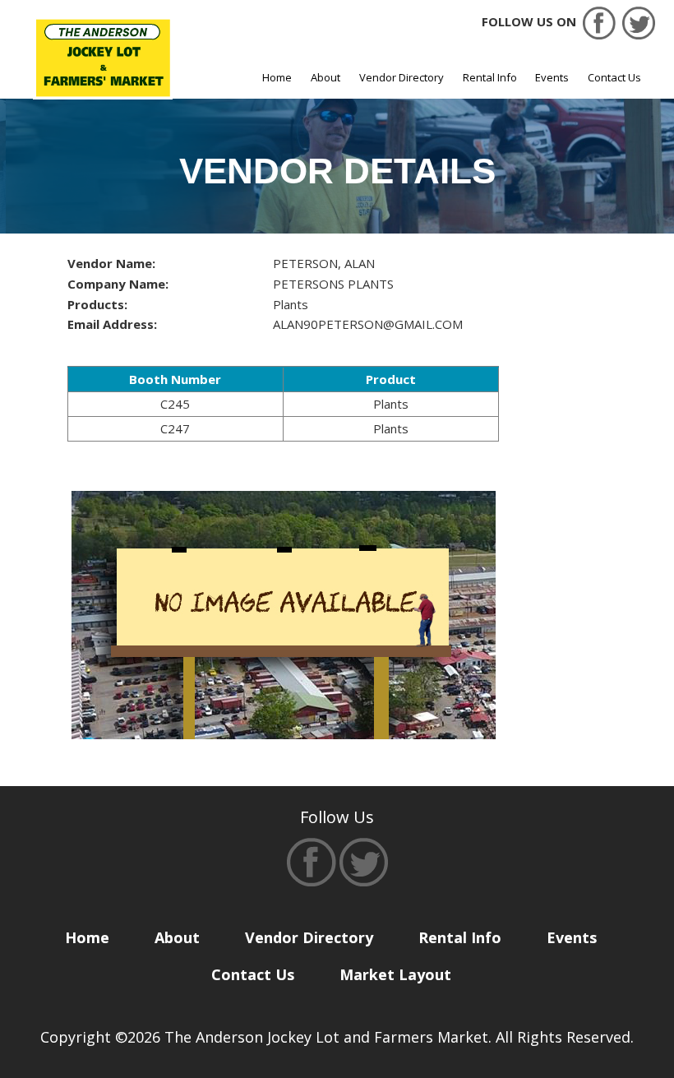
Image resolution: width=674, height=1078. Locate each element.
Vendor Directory (401, 77)
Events (552, 77)
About (325, 77)
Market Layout (395, 974)
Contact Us (614, 77)
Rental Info (490, 77)
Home (277, 77)
